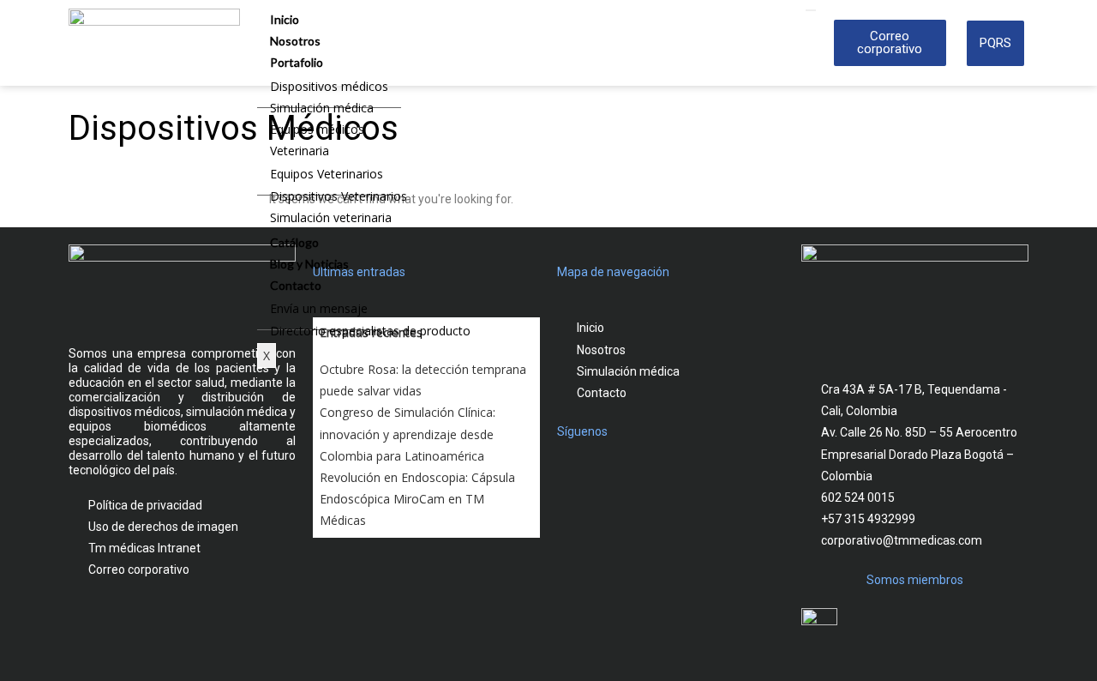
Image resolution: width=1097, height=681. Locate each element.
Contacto (295, 285)
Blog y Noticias (309, 263)
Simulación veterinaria (331, 217)
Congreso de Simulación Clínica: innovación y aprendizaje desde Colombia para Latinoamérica (407, 433)
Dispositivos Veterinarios (338, 196)
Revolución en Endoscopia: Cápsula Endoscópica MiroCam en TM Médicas (417, 498)
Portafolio (296, 62)
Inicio (284, 19)
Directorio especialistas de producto (370, 330)
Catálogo (294, 242)
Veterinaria (299, 150)
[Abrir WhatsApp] (1054, 638)
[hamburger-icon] (811, 10)
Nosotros (295, 40)
